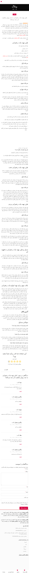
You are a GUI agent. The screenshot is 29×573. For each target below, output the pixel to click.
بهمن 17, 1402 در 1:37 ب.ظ (16, 424)
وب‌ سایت (26, 497)
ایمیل (26, 492)
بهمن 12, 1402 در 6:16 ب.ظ (16, 398)
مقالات (13, 9)
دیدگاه (26, 471)
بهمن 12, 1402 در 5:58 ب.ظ (16, 384)
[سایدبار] (27, 173)
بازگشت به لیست (14, 370)
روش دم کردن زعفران (10, 66)
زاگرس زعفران (22, 35)
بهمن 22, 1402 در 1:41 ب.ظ (16, 437)
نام (27, 486)
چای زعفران (16, 38)
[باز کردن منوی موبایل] (27, 2)
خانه (16, 9)
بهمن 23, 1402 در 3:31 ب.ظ (16, 451)
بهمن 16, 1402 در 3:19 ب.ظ (16, 411)
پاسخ (21, 391)
